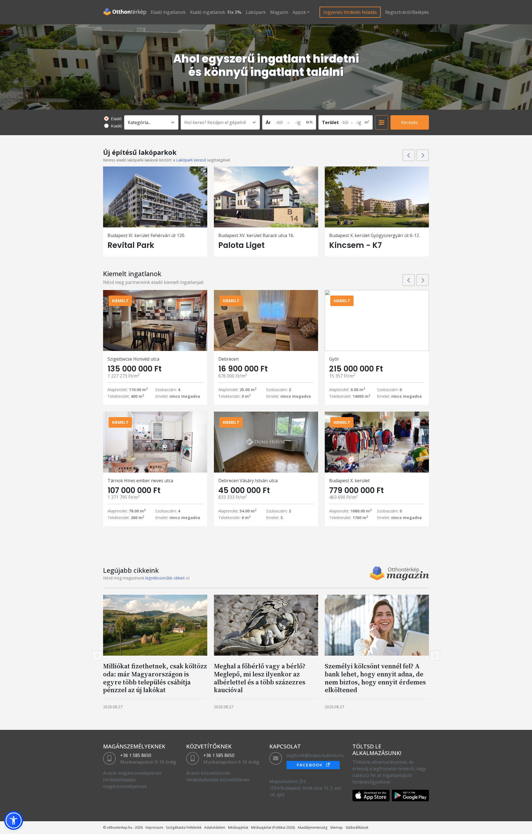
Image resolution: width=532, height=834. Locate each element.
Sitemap (336, 827)
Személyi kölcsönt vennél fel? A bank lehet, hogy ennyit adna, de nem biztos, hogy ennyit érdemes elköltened (375, 677)
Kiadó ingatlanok (207, 12)
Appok (299, 12)
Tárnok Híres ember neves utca (140, 481)
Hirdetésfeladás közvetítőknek (218, 780)
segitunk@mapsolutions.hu (315, 755)
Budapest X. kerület (349, 481)
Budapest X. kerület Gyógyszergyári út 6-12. (374, 235)
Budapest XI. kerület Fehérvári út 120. (146, 235)
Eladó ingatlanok (168, 12)
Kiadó (116, 126)
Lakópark (256, 12)
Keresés (409, 122)
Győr (334, 359)
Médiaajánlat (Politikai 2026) (273, 827)
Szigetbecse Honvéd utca (133, 359)
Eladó (116, 118)
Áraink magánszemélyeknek (132, 773)
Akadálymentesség (312, 827)
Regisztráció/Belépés (407, 12)
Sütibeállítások (357, 827)
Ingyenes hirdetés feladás (350, 12)
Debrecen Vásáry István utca (248, 481)
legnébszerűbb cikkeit (165, 578)
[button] (14, 820)
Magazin (279, 12)
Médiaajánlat (238, 827)
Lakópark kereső (191, 160)
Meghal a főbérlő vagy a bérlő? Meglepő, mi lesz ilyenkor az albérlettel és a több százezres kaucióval (259, 677)
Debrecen (228, 359)
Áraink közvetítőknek (208, 773)
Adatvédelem (214, 827)
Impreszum (154, 827)
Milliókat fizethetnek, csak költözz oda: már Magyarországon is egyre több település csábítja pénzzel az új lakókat (155, 677)
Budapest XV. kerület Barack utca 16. (256, 235)
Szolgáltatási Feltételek (183, 827)
